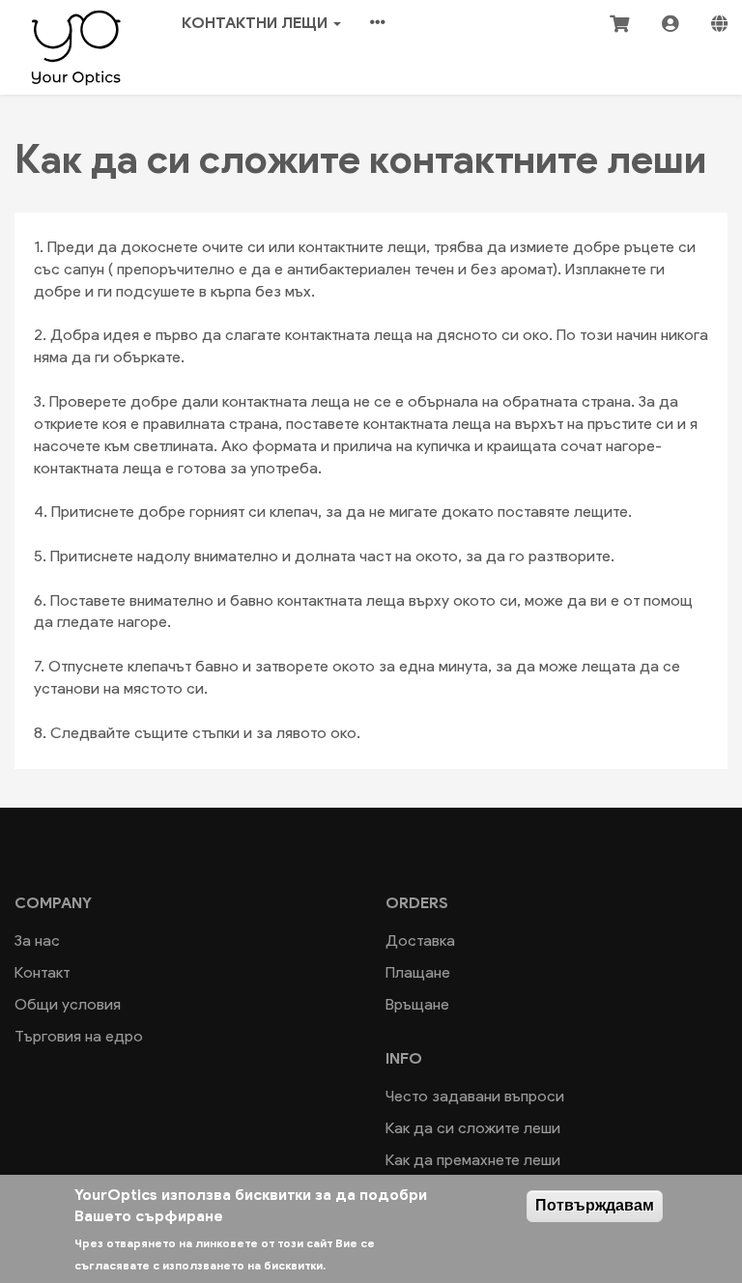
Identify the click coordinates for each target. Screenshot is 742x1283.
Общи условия (67, 1004)
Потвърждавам (594, 1205)
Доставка (420, 940)
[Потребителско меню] (670, 23)
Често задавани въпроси (474, 1096)
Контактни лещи (256, 23)
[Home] (76, 45)
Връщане (417, 1004)
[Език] (719, 23)
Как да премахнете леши (472, 1160)
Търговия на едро (78, 1036)
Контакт (42, 972)
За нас (37, 940)
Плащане (417, 972)
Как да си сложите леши (472, 1128)
